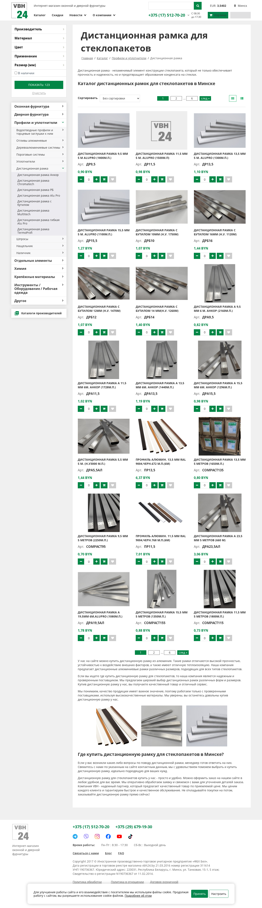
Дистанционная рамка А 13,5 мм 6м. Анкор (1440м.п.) (160, 385)
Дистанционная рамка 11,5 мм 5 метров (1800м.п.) (220, 614)
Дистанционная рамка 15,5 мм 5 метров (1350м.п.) (161, 614)
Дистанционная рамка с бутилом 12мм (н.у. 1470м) (99, 309)
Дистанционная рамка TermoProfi (33, 231)
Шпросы (22, 239)
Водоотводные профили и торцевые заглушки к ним (34, 132)
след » (205, 98)
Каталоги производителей (41, 313)
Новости (75, 15)
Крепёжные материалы (34, 277)
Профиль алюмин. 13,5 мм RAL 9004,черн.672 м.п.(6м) (161, 462)
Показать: (39, 85)
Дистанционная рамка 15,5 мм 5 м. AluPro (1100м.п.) (104, 232)
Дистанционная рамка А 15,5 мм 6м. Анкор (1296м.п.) (218, 385)
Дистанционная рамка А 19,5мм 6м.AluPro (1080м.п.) (100, 614)
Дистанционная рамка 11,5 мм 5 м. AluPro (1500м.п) (161, 156)
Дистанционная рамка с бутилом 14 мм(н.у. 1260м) (157, 309)
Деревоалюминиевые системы (38, 147)
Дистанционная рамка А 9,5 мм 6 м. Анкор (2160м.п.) (217, 309)
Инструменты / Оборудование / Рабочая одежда (35, 289)
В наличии (26, 73)
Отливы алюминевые (31, 140)
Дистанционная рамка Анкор (38, 175)
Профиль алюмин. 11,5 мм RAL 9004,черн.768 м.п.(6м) (161, 538)
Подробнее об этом (138, 896)
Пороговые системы (30, 154)
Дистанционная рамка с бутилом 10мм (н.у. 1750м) (157, 232)
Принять (199, 894)
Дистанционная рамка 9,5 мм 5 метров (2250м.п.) (103, 538)
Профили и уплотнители (35, 122)
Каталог (40, 15)
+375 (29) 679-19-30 (133, 826)
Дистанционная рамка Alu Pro (38, 195)
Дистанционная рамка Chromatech (33, 182)
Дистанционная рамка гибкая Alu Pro (38, 221)
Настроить (218, 894)
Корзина (220, 15)
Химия (20, 268)
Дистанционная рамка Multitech (33, 212)
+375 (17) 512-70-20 (166, 15)
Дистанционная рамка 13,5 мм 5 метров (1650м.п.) (220, 462)
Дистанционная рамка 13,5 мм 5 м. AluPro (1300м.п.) (220, 156)
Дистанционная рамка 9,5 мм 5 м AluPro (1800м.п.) (103, 156)
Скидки (57, 15)
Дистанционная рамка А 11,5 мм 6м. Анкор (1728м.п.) (102, 385)
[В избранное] (112, 179)
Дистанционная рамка (32, 168)
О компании (102, 15)
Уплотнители (25, 161)
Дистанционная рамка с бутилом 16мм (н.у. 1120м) (215, 232)
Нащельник (24, 246)
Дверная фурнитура (31, 114)
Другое (20, 300)
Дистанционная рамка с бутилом (34, 203)
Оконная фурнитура (31, 106)
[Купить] (104, 179)
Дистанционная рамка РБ (35, 190)
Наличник (23, 253)
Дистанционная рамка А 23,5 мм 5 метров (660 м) (218, 538)
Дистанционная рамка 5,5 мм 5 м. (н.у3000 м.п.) (103, 462)
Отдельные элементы (33, 260)
